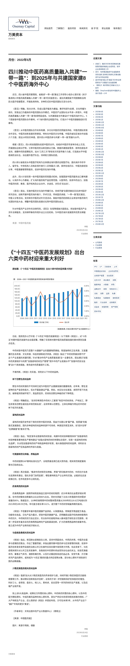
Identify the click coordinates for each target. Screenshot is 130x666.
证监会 (96, 307)
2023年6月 (99, 162)
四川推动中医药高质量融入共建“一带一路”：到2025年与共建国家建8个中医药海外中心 (47, 78)
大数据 (105, 285)
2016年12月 (99, 224)
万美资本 (15, 35)
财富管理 (105, 307)
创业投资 (110, 276)
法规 (96, 293)
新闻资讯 (83, 28)
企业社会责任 (113, 271)
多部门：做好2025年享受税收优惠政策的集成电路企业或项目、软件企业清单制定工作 (107, 66)
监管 (107, 293)
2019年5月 (99, 203)
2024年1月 (99, 149)
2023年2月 (99, 168)
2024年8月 (99, 133)
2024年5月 (99, 141)
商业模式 (106, 280)
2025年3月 (99, 114)
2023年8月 (99, 157)
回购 (114, 280)
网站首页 (48, 28)
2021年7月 (99, 197)
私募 (113, 293)
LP (101, 267)
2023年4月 (99, 165)
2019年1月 (99, 205)
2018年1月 (99, 211)
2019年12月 (99, 200)
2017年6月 (99, 216)
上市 (115, 267)
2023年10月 (99, 154)
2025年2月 (99, 117)
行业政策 (98, 245)
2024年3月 (99, 146)
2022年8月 (99, 179)
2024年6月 (99, 138)
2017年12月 (99, 213)
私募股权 (106, 298)
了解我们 (60, 28)
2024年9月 (99, 130)
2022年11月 (99, 173)
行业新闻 (84, 234)
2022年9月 (99, 176)
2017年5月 (99, 219)
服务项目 (72, 28)
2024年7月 (99, 136)
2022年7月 (99, 181)
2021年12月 (99, 195)
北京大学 (97, 280)
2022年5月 (99, 187)
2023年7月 (99, 160)
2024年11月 (99, 125)
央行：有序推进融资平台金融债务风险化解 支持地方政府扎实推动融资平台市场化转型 (108, 74)
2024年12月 (99, 122)
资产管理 (114, 307)
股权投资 (116, 298)
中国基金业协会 (100, 271)
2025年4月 (99, 112)
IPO (95, 267)
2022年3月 (99, 192)
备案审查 (97, 285)
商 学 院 (94, 28)
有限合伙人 (113, 289)
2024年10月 (99, 128)
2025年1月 (99, 120)
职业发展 (106, 28)
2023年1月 (99, 171)
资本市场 (97, 311)
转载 (86, 226)
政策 (105, 289)
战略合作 (97, 289)
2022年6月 (99, 184)
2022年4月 (99, 189)
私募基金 (97, 298)
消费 (101, 293)
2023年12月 (99, 152)
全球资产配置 (99, 276)
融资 (96, 302)
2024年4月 (99, 144)
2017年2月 (99, 221)
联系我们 (117, 28)
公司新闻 (98, 242)
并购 (112, 285)
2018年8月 (99, 208)
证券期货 (112, 302)
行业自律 (103, 302)
